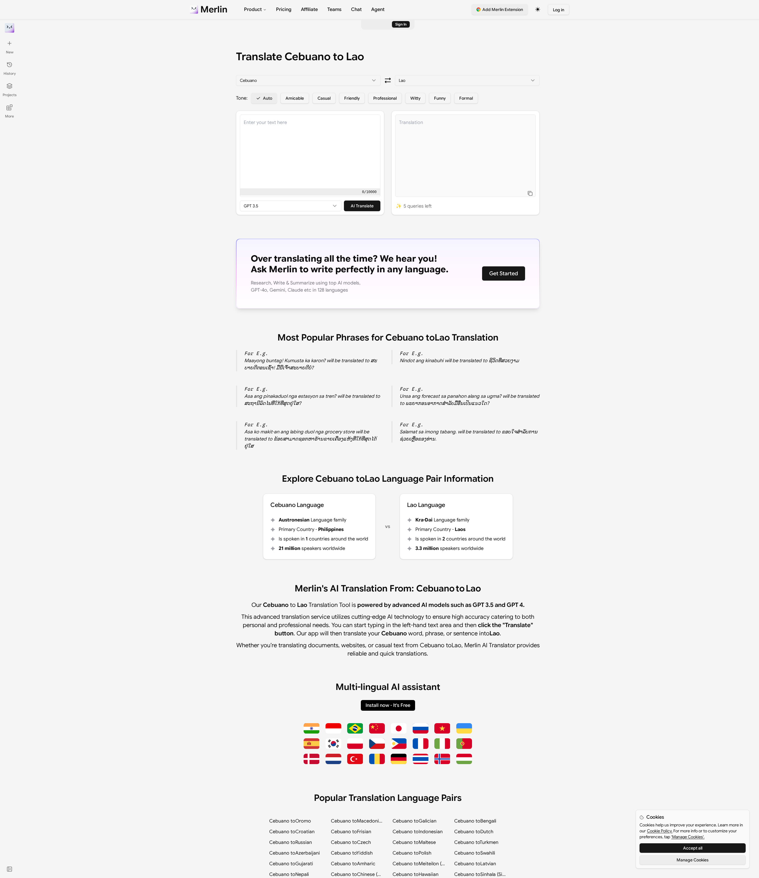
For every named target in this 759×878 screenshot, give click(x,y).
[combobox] (308, 80)
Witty (415, 98)
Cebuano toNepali (289, 874)
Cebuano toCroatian (292, 832)
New (9, 52)
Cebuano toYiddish (352, 853)
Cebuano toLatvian (475, 864)
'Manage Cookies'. (687, 836)
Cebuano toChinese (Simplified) (357, 874)
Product (253, 9)
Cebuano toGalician (414, 821)
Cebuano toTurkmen (476, 842)
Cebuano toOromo (290, 821)
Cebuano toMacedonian (357, 821)
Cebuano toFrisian (351, 832)
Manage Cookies (693, 860)
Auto (267, 98)
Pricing (283, 9)
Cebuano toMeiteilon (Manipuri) (419, 864)
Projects (10, 95)
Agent (378, 9)
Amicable (295, 98)
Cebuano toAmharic (353, 864)
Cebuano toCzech (351, 842)
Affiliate (309, 9)
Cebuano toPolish (412, 853)
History (10, 73)
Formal (466, 98)
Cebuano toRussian (290, 842)
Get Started (503, 273)
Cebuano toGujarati (291, 864)
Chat (356, 9)
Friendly (352, 98)
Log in (558, 9)
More (9, 116)
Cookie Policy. (659, 831)
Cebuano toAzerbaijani (294, 853)
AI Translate (362, 206)
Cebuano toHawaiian (416, 874)
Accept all (692, 848)
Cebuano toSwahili (474, 853)
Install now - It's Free (388, 705)
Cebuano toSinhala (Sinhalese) (480, 874)
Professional (385, 98)
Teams (334, 9)
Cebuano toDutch (473, 832)
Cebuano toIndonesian (418, 832)
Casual (324, 98)
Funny (440, 98)
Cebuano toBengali (475, 821)
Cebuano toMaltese (414, 842)
